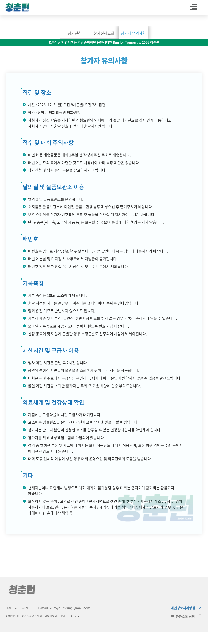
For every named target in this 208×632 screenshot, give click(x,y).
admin (75, 616)
